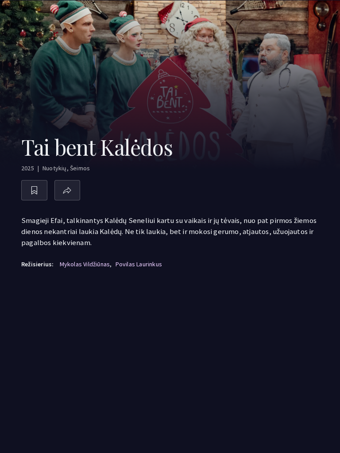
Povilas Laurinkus (139, 264)
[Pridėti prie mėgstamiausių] (34, 190)
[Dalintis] (67, 190)
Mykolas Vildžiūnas (85, 264)
